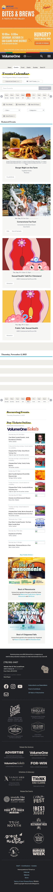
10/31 (17, 96)
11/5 (44, 96)
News (9, 67)
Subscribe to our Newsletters (37, 685)
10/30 (12, 96)
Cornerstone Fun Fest (26, 222)
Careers (34, 866)
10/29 (6, 96)
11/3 (33, 96)
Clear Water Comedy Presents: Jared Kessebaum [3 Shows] (19, 438)
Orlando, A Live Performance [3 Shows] (19, 498)
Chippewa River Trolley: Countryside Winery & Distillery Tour (21, 488)
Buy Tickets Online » (26, 555)
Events (16, 67)
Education (10, 283)
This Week (8, 104)
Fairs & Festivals (16, 231)
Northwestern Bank (34, 639)
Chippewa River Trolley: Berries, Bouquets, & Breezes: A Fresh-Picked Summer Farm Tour (21, 512)
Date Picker (9, 116)
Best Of (42, 67)
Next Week (21, 104)
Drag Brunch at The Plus (15, 533)
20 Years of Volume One (36, 692)
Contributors (26, 866)
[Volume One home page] (12, 56)
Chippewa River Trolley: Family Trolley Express (19, 464)
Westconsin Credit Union (27, 594)
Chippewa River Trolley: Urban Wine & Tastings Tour (19, 452)
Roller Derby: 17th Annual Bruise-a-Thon (20, 545)
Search (45, 88)
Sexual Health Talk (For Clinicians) (26, 276)
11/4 (39, 96)
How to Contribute (34, 689)
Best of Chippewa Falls (27, 634)
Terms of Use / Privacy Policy (23, 881)
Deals (29, 67)
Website (26, 875)
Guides (35, 67)
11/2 (28, 96)
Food (22, 67)
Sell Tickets (34, 81)
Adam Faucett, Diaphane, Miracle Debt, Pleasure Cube (19, 475)
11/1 (22, 96)
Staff (18, 866)
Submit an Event (12, 81)
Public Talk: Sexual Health (26, 328)
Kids (8, 231)
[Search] (41, 56)
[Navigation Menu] (49, 56)
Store (26, 877)
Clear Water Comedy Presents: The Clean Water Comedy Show (20, 523)
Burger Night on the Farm (26, 167)
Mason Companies (20, 639)
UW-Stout (31, 596)
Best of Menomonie (26, 589)
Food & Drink (10, 177)
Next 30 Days (34, 104)
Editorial (26, 872)
